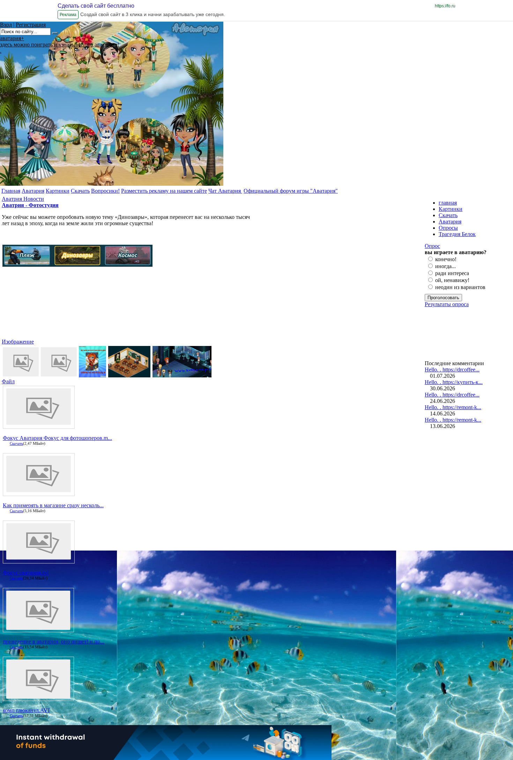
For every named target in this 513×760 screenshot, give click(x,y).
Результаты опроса (447, 304)
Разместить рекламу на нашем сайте (164, 191)
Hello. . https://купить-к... (454, 382)
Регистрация (31, 25)
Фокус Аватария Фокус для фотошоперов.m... (57, 438)
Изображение (18, 342)
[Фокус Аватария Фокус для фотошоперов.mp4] (39, 424)
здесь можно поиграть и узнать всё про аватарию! (59, 44)
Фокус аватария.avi (26, 573)
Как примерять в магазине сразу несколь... (53, 505)
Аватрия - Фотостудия (30, 205)
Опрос (432, 246)
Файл (8, 381)
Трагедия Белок (457, 234)
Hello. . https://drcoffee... (452, 369)
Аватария (33, 191)
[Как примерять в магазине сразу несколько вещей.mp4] (39, 491)
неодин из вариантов (460, 287)
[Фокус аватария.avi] (39, 559)
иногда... (445, 266)
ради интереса (452, 273)
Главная (10, 191)
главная (448, 203)
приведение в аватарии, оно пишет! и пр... (53, 641)
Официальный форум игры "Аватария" (291, 191)
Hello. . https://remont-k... (453, 407)
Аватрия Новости (23, 199)
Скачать (80, 191)
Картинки (57, 191)
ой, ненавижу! (452, 280)
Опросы (448, 228)
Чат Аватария (225, 191)
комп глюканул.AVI (26, 710)
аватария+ (12, 38)
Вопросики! (105, 191)
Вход (6, 25)
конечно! (445, 259)
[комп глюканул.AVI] (38, 698)
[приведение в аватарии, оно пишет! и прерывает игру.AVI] (38, 629)
